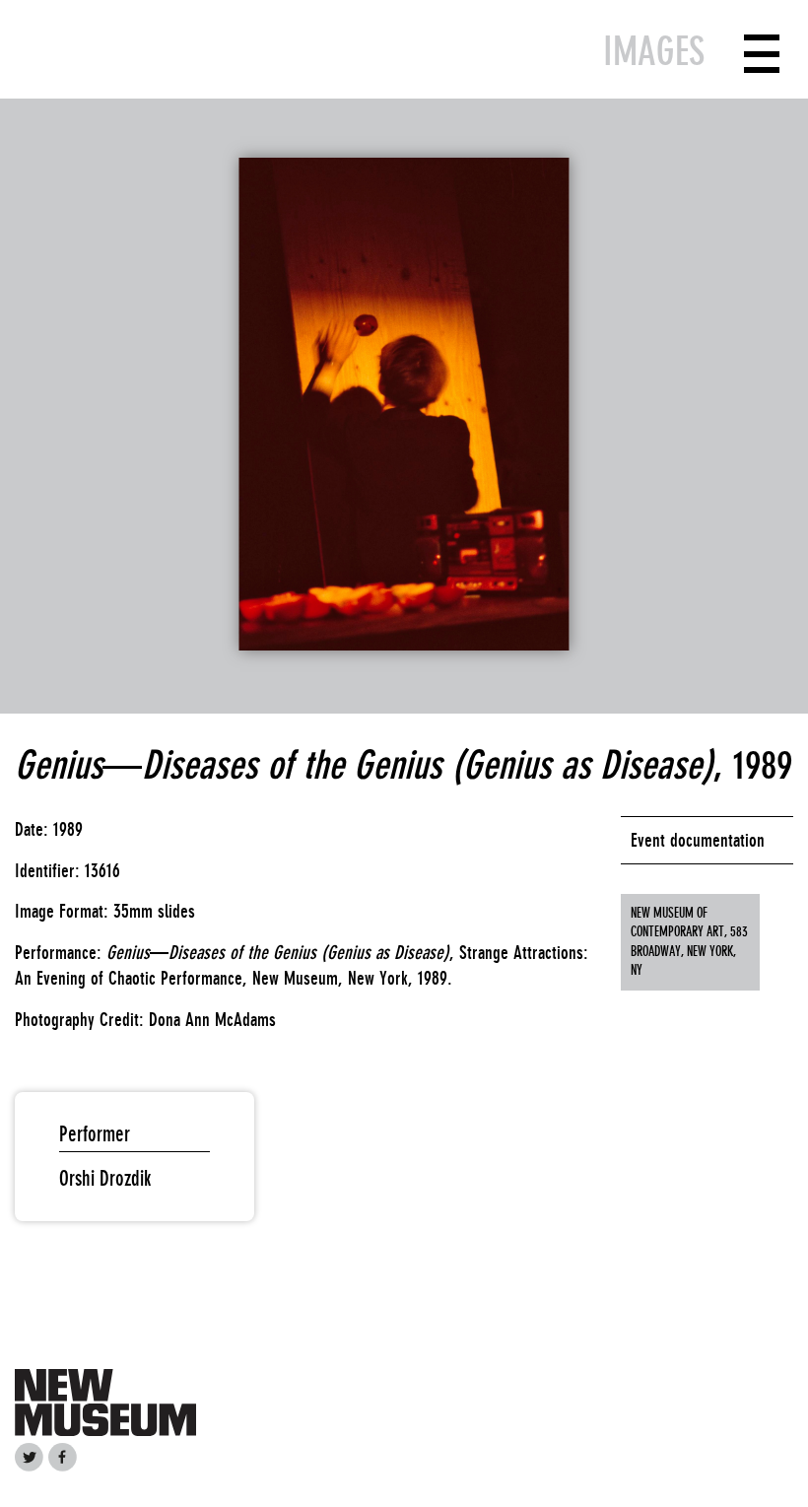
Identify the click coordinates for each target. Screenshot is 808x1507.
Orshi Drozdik (105, 1178)
